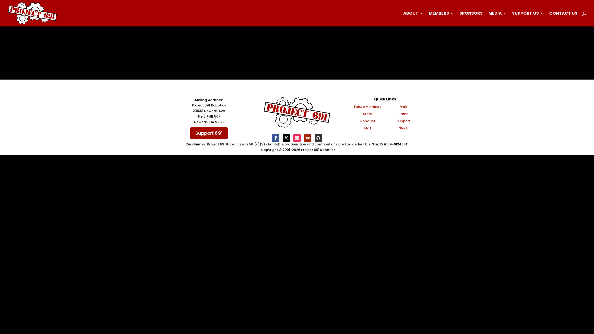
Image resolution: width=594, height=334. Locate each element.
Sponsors (471, 14)
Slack (403, 128)
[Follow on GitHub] (318, 138)
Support (403, 121)
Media (495, 14)
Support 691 (209, 133)
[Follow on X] (286, 138)
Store (367, 114)
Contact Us (563, 14)
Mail (367, 128)
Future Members (367, 106)
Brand (403, 114)
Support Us (525, 14)
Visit (403, 106)
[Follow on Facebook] (275, 138)
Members (439, 14)
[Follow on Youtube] (307, 138)
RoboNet (367, 121)
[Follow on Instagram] (297, 138)
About (410, 14)
